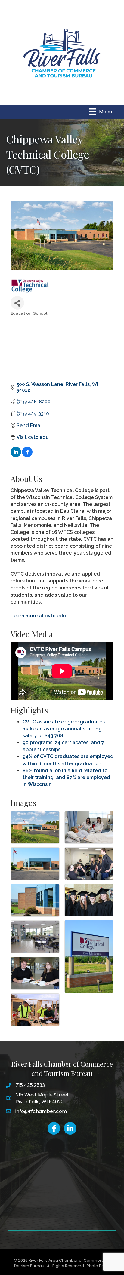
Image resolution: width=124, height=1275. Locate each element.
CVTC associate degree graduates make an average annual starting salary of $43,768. (64, 728)
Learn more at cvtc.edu (38, 616)
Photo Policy (98, 1266)
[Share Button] (17, 303)
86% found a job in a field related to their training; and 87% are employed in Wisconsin (66, 777)
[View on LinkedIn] (16, 455)
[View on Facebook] (27, 455)
